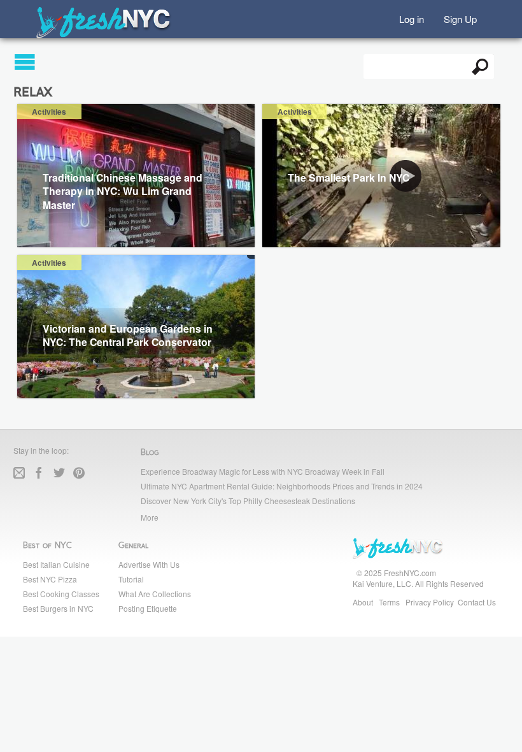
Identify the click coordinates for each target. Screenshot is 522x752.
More (150, 517)
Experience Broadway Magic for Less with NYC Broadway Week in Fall (262, 471)
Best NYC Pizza (50, 579)
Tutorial (131, 579)
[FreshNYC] (104, 35)
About (363, 602)
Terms (389, 602)
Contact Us (477, 602)
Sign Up (460, 18)
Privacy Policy (430, 602)
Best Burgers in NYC (58, 608)
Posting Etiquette (147, 608)
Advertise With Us (149, 564)
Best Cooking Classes (61, 593)
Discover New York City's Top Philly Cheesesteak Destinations (248, 500)
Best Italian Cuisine (56, 564)
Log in (411, 18)
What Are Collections (154, 593)
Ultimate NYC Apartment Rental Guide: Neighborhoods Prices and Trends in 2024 (282, 486)
